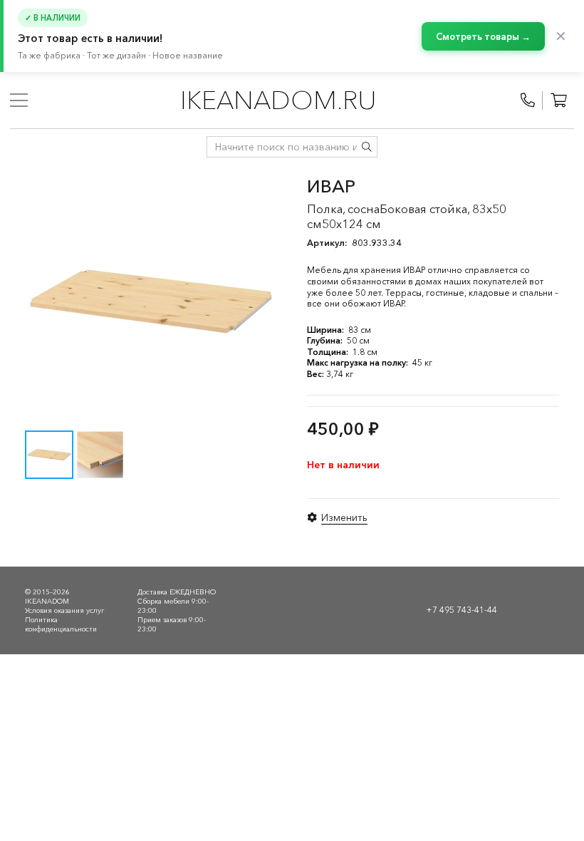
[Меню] (19, 100)
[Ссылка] (528, 100)
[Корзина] (558, 100)
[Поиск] (367, 147)
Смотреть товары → (483, 36)
